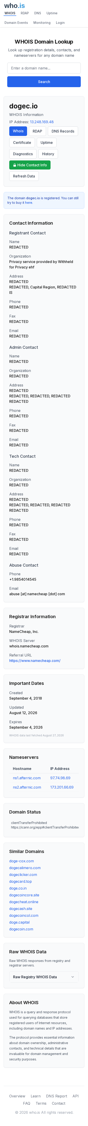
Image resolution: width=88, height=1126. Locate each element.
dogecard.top (20, 881)
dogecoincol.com (23, 915)
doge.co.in (18, 888)
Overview (17, 1096)
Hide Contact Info (32, 165)
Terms (41, 1103)
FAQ (26, 1103)
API (75, 1096)
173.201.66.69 (62, 787)
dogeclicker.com (23, 874)
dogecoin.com (21, 929)
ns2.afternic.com (27, 787)
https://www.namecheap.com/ (34, 660)
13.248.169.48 (42, 122)
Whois (18, 131)
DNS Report (56, 1096)
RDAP (25, 13)
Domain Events (16, 23)
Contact (58, 1103)
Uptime (52, 13)
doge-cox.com (21, 861)
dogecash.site (20, 908)
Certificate (22, 142)
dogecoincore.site (24, 895)
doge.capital (19, 922)
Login (60, 23)
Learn (36, 1096)
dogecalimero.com (25, 867)
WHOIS (10, 13)
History (48, 154)
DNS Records (63, 131)
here (28, 202)
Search (44, 81)
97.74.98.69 (60, 778)
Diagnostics (23, 154)
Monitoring (42, 23)
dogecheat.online (23, 902)
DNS (37, 13)
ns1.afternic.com (27, 778)
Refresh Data (24, 176)
